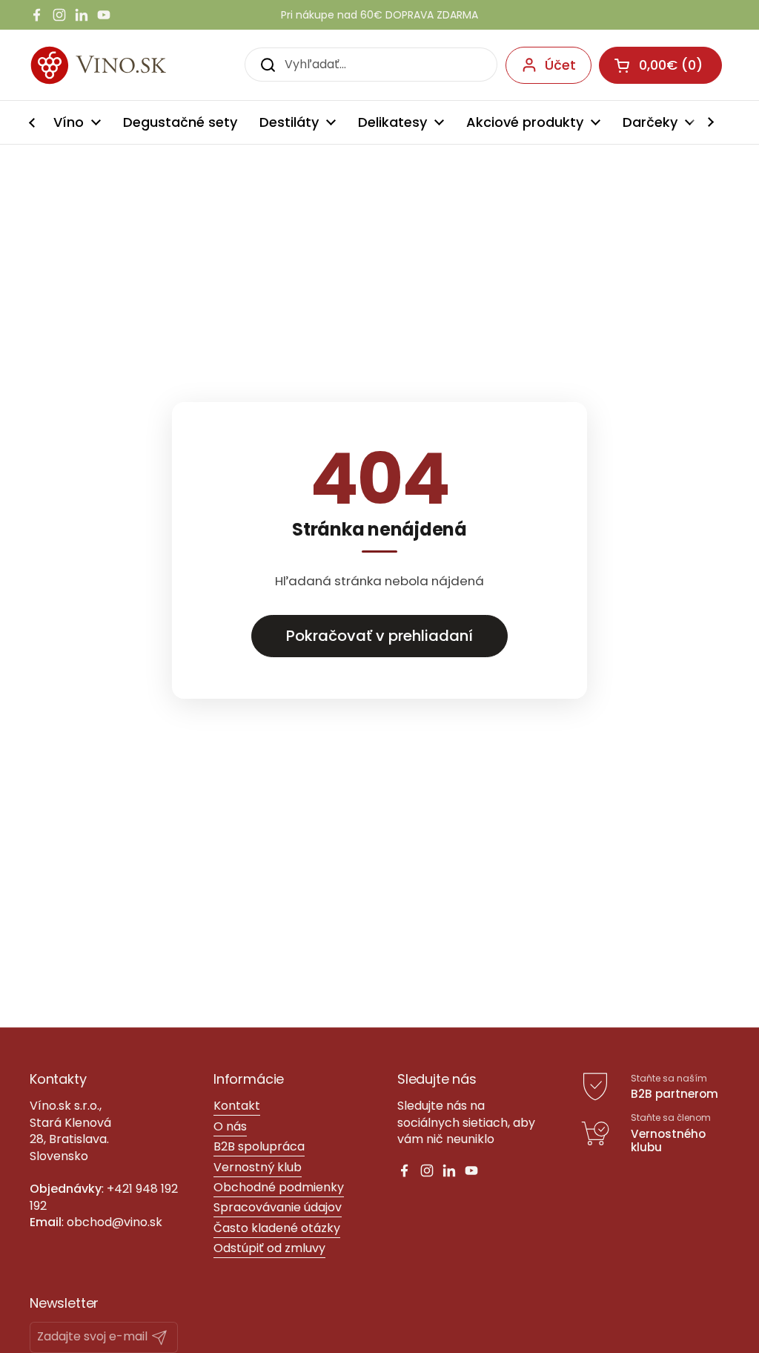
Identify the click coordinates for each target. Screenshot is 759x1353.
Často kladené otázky (276, 1228)
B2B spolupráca (259, 1146)
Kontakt (236, 1105)
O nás (230, 1126)
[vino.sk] (125, 65)
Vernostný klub (257, 1167)
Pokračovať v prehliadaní (379, 635)
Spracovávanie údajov (277, 1207)
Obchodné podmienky (278, 1187)
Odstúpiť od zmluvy (269, 1248)
